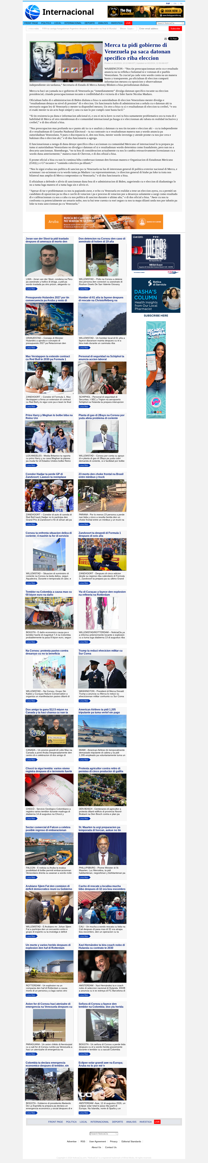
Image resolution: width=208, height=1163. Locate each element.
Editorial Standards (131, 1141)
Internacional (72, 23)
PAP (168, 3)
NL (181, 3)
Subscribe (175, 28)
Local (57, 23)
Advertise (72, 1141)
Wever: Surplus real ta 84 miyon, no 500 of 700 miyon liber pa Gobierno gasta (125, 28)
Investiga (117, 23)
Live (128, 23)
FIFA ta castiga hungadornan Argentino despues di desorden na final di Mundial (48, 28)
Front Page (31, 23)
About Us (96, 1147)
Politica (46, 23)
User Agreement (97, 1141)
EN (175, 3)
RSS (83, 1141)
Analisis (103, 23)
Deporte (90, 23)
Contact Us (111, 1147)
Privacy (113, 1141)
